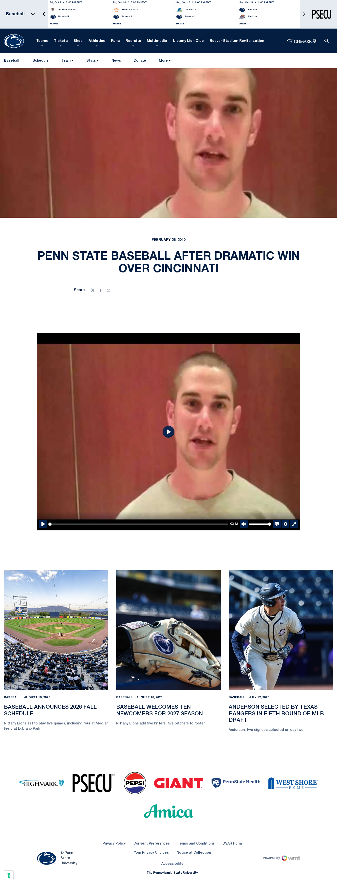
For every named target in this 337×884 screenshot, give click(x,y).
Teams (42, 41)
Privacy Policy (114, 843)
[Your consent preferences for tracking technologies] (8, 875)
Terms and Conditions (196, 843)
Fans (115, 41)
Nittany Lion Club (188, 41)
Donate (139, 61)
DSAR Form (232, 843)
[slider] (138, 524)
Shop (78, 41)
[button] (44, 14)
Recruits (133, 41)
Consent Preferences (151, 843)
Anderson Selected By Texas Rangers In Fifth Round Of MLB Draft (276, 714)
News (116, 60)
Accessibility (172, 864)
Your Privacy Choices (151, 852)
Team (66, 60)
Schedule (41, 60)
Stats (91, 60)
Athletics (97, 41)
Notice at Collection (194, 852)
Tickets (61, 41)
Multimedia (157, 41)
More (163, 60)
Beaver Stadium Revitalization (237, 41)
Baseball (12, 697)
